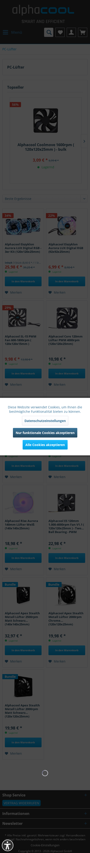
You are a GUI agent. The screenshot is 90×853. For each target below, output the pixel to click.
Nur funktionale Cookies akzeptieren (45, 432)
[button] (7, 845)
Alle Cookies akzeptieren (45, 444)
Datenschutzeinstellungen (45, 420)
